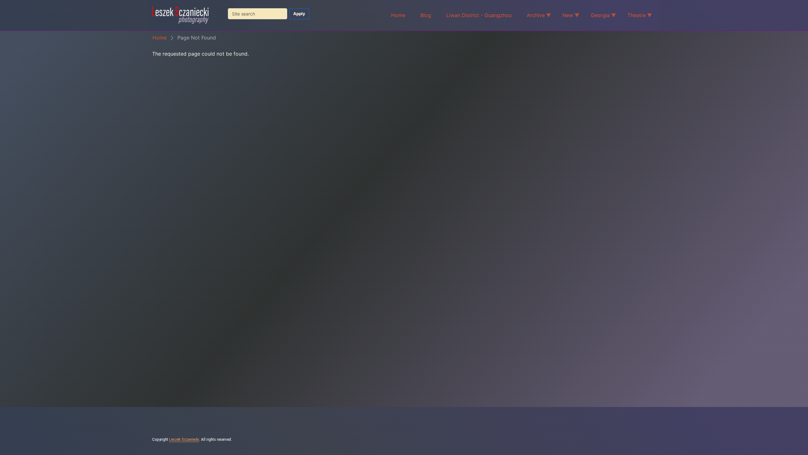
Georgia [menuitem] (596, 16)
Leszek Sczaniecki (184, 439)
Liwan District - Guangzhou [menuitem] (479, 15)
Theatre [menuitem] (633, 16)
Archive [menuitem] (532, 16)
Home (159, 37)
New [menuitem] (564, 16)
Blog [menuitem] (425, 15)
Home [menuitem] (398, 15)
